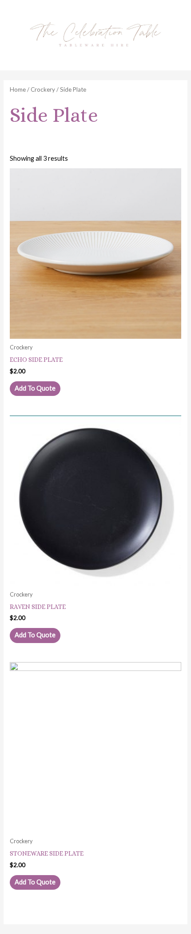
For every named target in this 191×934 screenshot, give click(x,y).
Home (18, 89)
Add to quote (35, 388)
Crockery (43, 89)
